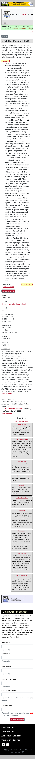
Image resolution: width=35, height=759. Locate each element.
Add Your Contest (11, 736)
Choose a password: (9, 679)
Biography (11, 304)
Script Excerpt (26, 284)
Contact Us (7, 728)
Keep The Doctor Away (22, 439)
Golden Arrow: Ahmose (22, 476)
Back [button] (5, 36)
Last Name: (5, 654)
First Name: (5, 643)
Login (31, 32)
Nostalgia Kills (22, 553)
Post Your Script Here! (21, 421)
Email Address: (7, 667)
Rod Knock (22, 510)
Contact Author (7, 291)
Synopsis (5, 61)
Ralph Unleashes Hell (22, 575)
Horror (3, 304)
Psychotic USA (22, 424)
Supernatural (21, 304)
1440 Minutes (22, 461)
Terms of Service (11, 740)
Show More (5, 394)
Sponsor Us (7, 732)
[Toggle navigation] (5, 23)
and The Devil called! (22, 498)
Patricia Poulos (8, 287)
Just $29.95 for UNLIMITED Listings (21, 29)
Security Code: (6, 706)
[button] (28, 14)
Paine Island (21, 531)
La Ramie (21, 485)
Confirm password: (8, 691)
